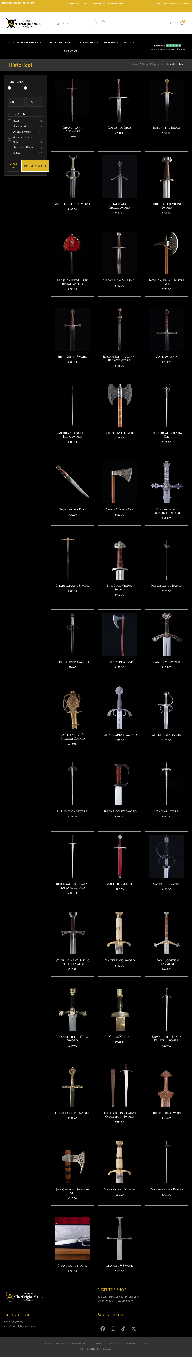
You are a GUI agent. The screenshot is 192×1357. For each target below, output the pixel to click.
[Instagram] (113, 1328)
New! (28, 121)
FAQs (145, 1343)
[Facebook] (102, 1328)
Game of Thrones (28, 137)
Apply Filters (35, 166)
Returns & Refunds (78, 1343)
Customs (112, 1343)
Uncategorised (28, 126)
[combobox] (75, 23)
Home (135, 64)
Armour (28, 152)
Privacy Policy (129, 1343)
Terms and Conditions (53, 1343)
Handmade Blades (28, 147)
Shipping (97, 1343)
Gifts (28, 142)
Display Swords (159, 64)
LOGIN (104, 20)
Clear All (13, 165)
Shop (144, 64)
